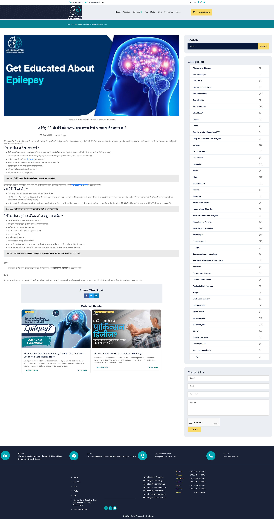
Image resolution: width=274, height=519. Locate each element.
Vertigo (196, 357)
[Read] (198, 2)
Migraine (196, 190)
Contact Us (168, 12)
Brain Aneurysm (200, 74)
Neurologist (198, 235)
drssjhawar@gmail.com (95, 2)
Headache (197, 164)
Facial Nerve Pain (200, 151)
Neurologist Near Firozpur (154, 498)
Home (117, 12)
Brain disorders (200, 94)
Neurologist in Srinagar (153, 477)
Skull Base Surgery (201, 299)
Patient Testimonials (202, 280)
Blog (160, 12)
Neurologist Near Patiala (154, 491)
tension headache (200, 337)
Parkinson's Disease (202, 273)
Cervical (196, 119)
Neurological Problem (202, 222)
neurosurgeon (199, 241)
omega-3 (196, 248)
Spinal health (198, 312)
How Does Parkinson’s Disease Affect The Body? (118, 353)
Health (196, 171)
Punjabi (196, 292)
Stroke (196, 331)
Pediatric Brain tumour (203, 286)
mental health (199, 183)
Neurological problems (203, 228)
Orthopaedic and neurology (205, 254)
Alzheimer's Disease (202, 68)
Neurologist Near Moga (153, 480)
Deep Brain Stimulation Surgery (207, 139)
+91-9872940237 (77, 2)
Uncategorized (199, 344)
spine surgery (199, 325)
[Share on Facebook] (86, 296)
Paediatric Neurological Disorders (208, 260)
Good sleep (198, 158)
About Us (126, 12)
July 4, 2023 (47, 135)
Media (190, 2)
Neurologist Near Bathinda (154, 487)
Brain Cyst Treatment (202, 87)
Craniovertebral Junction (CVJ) (206, 132)
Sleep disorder (199, 305)
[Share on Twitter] (91, 296)
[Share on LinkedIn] (96, 296)
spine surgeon (199, 318)
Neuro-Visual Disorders (203, 209)
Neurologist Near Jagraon (154, 494)
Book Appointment (203, 12)
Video (178, 12)
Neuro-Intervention (201, 203)
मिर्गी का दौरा (30, 159)
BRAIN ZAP (198, 113)
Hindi (79, 24)
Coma (195, 126)
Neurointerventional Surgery (205, 216)
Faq (195, 2)
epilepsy (74, 24)
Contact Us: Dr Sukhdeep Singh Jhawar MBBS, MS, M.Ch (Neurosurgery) (85, 502)
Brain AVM (197, 81)
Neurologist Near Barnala (154, 484)
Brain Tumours (199, 106)
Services (136, 12)
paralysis (197, 267)
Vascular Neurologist (202, 350)
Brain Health (198, 100)
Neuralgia (197, 196)
